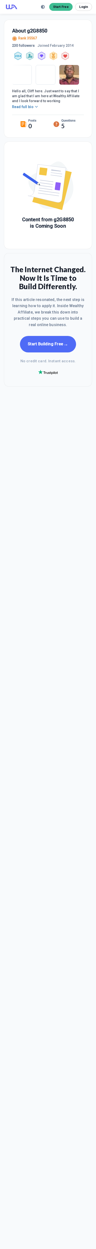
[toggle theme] (43, 7)
